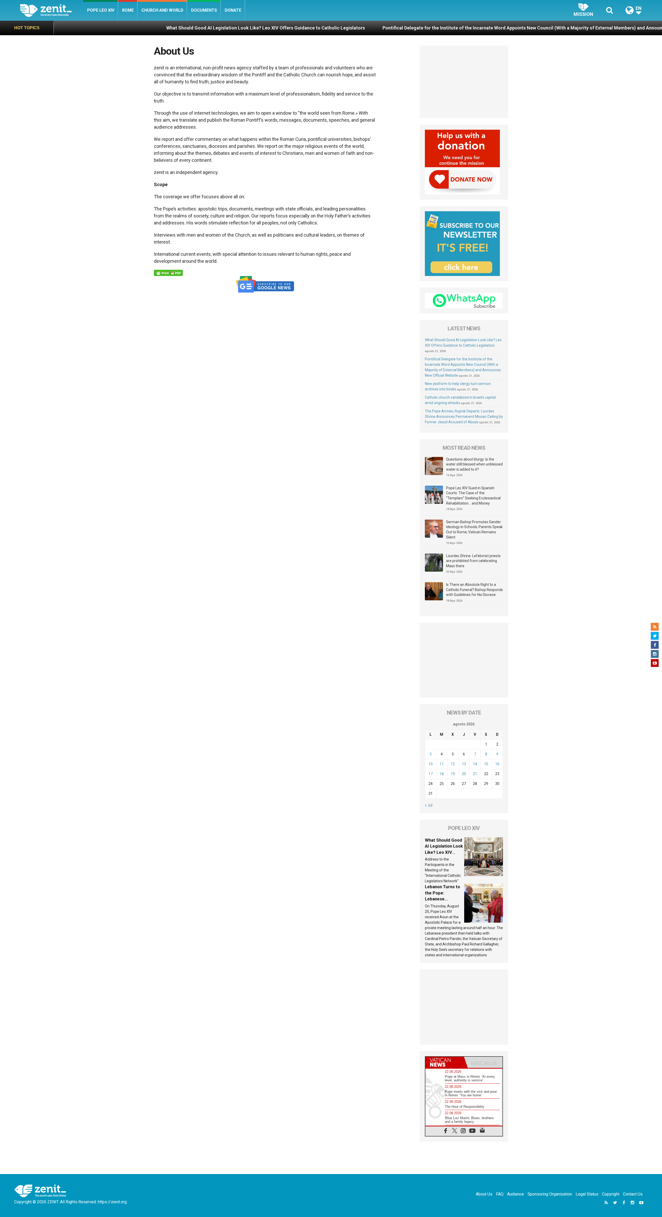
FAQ (499, 1194)
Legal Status (587, 1194)
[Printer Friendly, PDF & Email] (168, 273)
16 (497, 764)
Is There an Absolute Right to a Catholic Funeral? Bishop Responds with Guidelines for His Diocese (474, 589)
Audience (515, 1194)
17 (430, 774)
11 (442, 764)
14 (475, 764)
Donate (233, 10)
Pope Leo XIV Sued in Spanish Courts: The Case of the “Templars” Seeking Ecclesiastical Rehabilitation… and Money (473, 495)
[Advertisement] (464, 82)
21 (475, 774)
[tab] (444, 1062)
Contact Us (633, 1194)
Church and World (162, 10)
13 (464, 764)
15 (486, 764)
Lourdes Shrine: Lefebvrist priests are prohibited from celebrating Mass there (473, 561)
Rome (128, 10)
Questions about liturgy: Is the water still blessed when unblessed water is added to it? (474, 464)
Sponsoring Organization (550, 1194)
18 (442, 774)
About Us (484, 1194)
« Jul (428, 805)
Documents (204, 10)
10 (430, 764)
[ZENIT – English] (51, 10)
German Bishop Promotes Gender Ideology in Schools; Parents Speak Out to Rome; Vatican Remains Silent (474, 529)
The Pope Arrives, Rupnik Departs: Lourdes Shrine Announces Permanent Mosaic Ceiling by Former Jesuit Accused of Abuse (464, 416)
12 (453, 764)
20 (464, 774)
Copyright (610, 1194)
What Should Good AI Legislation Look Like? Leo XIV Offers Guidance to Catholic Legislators (185, 28)
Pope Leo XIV (100, 10)
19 (453, 774)
